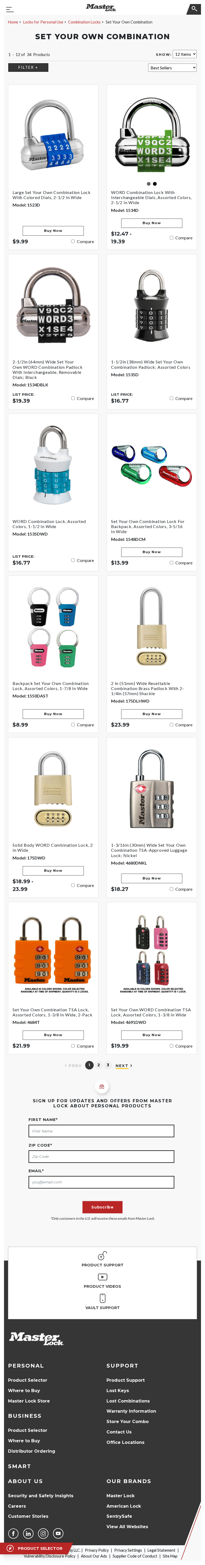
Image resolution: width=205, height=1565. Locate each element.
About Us (25, 1481)
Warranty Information (131, 1411)
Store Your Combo (128, 1421)
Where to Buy (24, 1390)
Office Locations (125, 1442)
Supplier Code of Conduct (135, 1556)
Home (13, 22)
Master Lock (121, 1495)
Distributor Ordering (31, 1451)
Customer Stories (28, 1516)
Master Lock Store (29, 1401)
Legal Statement (161, 1550)
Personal (26, 1365)
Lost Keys (118, 1390)
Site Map (170, 1556)
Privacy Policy (97, 1550)
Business (25, 1416)
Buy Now (53, 231)
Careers (17, 1506)
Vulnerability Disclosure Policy (49, 1556)
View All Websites (127, 1526)
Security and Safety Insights (40, 1495)
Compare (85, 241)
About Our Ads (94, 1556)
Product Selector (27, 1380)
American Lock (124, 1506)
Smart (19, 1466)
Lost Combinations (128, 1401)
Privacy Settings (128, 1550)
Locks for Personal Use (43, 22)
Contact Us (119, 1432)
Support (123, 1365)
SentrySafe (119, 1516)
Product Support (126, 1380)
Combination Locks (84, 22)
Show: (164, 55)
